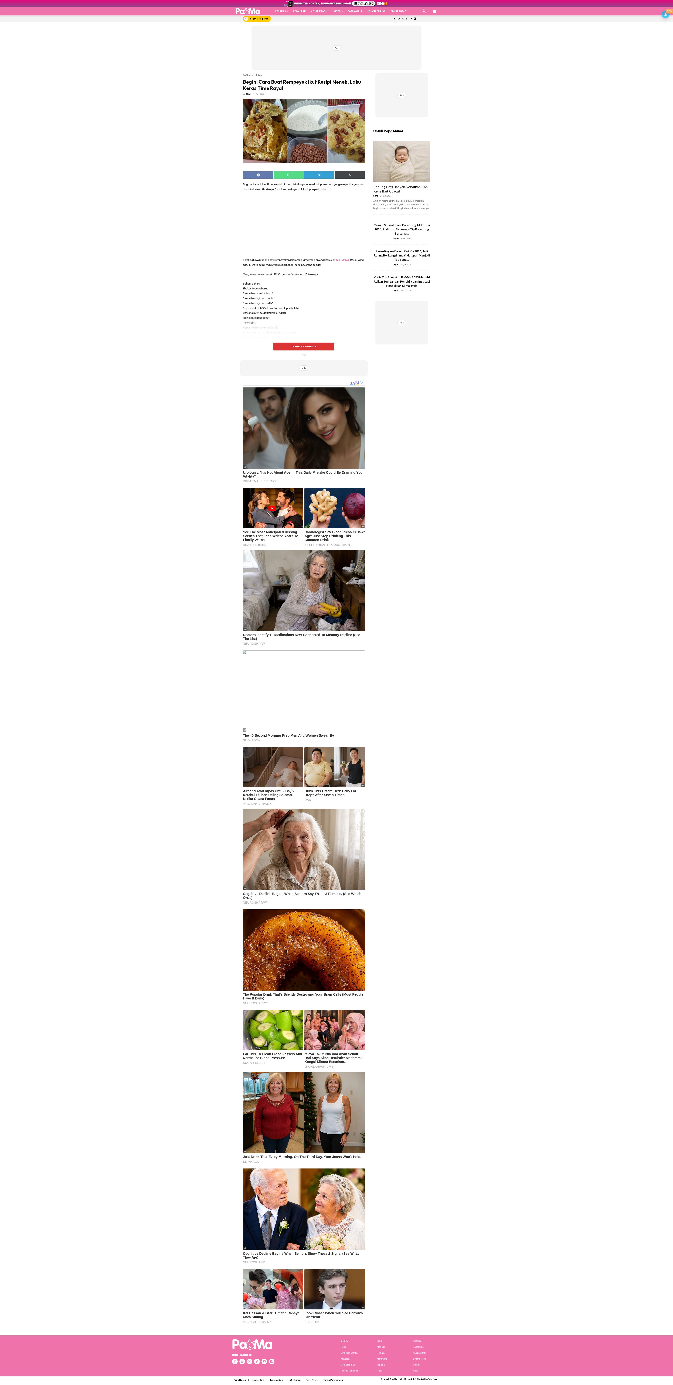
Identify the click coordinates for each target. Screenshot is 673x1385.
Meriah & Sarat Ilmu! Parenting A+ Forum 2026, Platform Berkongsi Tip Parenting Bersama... (402, 229)
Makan (258, 75)
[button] (424, 11)
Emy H (396, 238)
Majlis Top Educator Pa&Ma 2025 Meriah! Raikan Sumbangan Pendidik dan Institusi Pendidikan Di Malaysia (401, 281)
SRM (248, 94)
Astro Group (432, 1379)
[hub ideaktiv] (434, 9)
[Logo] (247, 11)
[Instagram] (399, 19)
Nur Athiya (342, 260)
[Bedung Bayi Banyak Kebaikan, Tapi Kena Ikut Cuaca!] (401, 161)
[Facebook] (395, 19)
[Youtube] (411, 19)
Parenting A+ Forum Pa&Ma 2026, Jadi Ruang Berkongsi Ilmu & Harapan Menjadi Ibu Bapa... (402, 255)
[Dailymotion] (415, 19)
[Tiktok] (407, 19)
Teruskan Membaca (304, 346)
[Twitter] (403, 19)
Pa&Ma (247, 75)
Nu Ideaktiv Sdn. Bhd (406, 1379)
